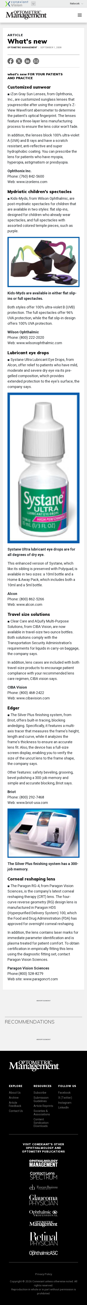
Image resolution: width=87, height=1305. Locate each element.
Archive (14, 1097)
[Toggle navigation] (80, 15)
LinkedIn (63, 1107)
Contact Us (16, 1111)
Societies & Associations (42, 1112)
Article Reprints (43, 1105)
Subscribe (40, 1092)
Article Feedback (15, 1104)
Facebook (64, 1092)
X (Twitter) (65, 1097)
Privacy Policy (43, 1274)
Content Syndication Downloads (41, 1123)
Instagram (64, 1102)
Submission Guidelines (41, 1099)
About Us (15, 1092)
